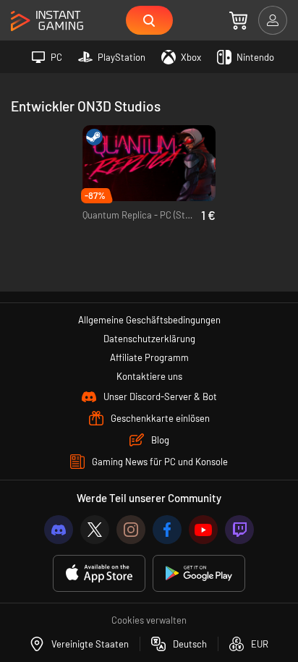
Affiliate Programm (149, 357)
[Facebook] (167, 529)
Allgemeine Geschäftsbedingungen (149, 320)
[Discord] (58, 529)
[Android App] (199, 573)
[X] (94, 529)
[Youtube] (203, 529)
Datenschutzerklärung (149, 338)
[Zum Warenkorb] (238, 20)
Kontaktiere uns (149, 376)
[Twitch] (239, 529)
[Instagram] (130, 529)
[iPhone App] (99, 573)
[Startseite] (47, 21)
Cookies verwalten (149, 620)
